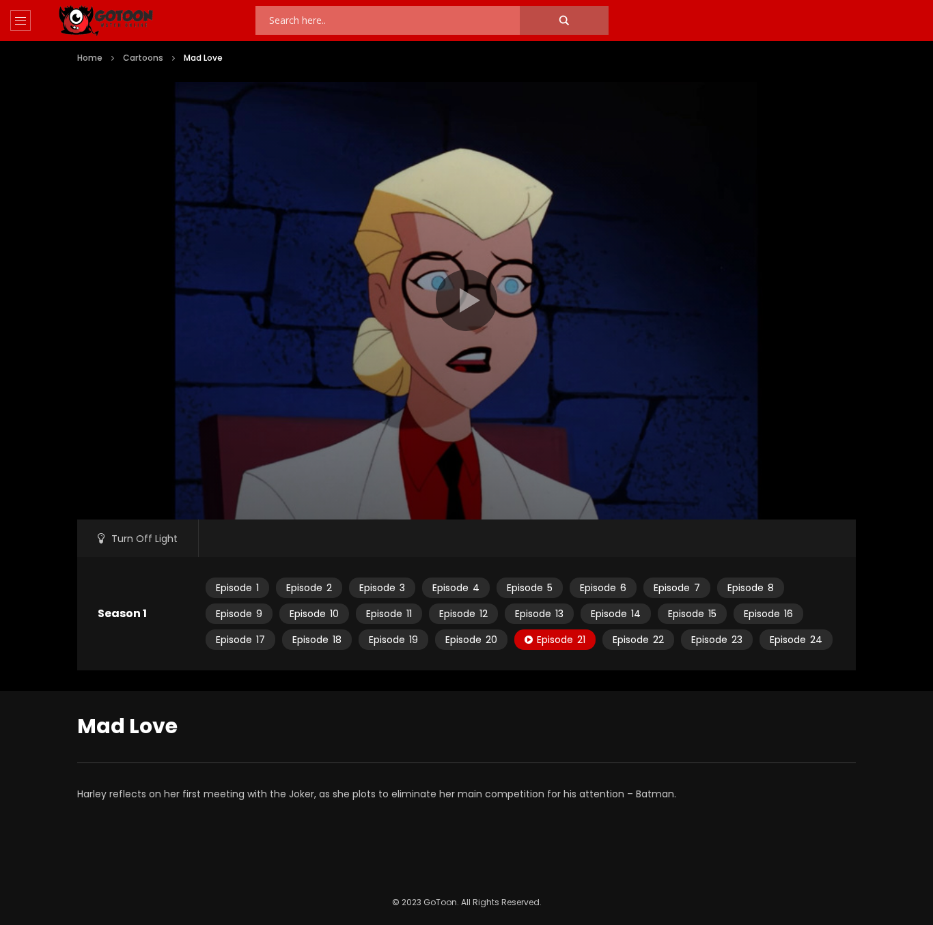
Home (89, 57)
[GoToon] (106, 20)
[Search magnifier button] (564, 20)
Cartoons (143, 57)
